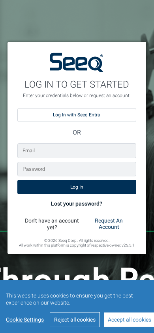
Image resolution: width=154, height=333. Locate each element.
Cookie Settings (25, 319)
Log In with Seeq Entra (76, 115)
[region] (77, 306)
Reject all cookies (75, 319)
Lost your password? (76, 203)
